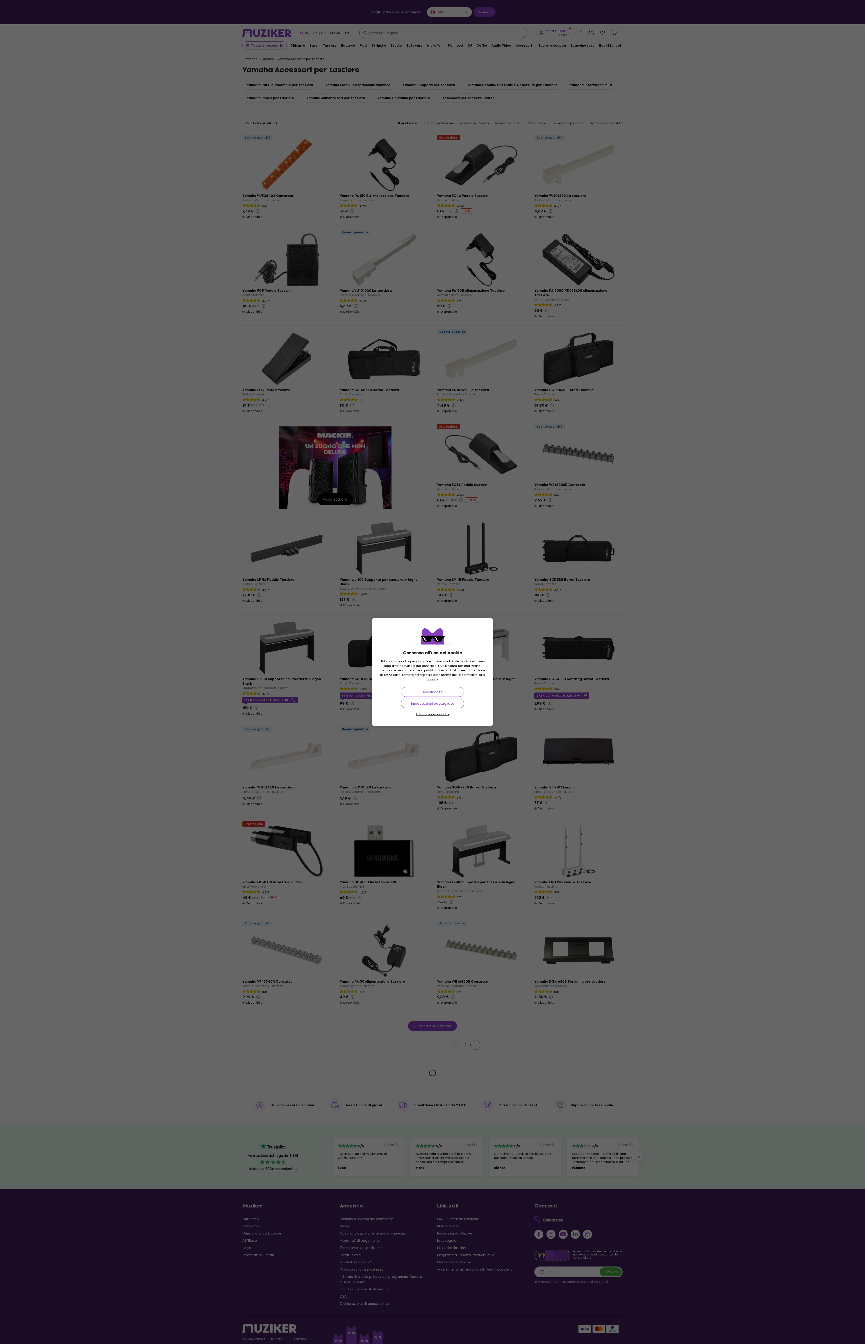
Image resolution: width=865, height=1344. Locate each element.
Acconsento (433, 692)
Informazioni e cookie (432, 714)
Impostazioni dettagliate (432, 703)
